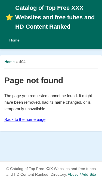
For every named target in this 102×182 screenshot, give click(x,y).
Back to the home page (24, 119)
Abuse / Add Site (82, 174)
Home (14, 40)
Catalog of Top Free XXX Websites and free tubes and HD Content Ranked (50, 17)
